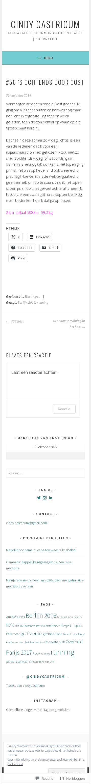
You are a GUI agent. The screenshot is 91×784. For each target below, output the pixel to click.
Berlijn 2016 (26, 302)
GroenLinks (70, 634)
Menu (48, 58)
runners (45, 653)
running (42, 302)
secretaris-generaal (17, 661)
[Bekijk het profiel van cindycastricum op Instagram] (45, 498)
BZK (10, 625)
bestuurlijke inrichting (69, 617)
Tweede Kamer (41, 661)
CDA (17, 626)
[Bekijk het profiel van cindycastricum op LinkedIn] (51, 498)
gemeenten (52, 633)
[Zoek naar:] (45, 473)
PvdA (36, 653)
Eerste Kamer (52, 626)
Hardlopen (32, 296)
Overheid (74, 641)
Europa (64, 626)
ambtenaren (15, 616)
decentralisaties (34, 626)
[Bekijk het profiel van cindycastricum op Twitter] (39, 498)
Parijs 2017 (19, 652)
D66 (22, 626)
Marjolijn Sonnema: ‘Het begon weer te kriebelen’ (41, 550)
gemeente (31, 633)
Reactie (64, 409)
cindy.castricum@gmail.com (26, 523)
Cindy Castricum (45, 24)
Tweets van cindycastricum (25, 685)
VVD (52, 661)
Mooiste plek (55, 641)
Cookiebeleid (15, 764)
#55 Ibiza (17, 321)
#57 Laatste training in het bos (69, 324)
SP (30, 661)
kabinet (40, 642)
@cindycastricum (45, 676)
